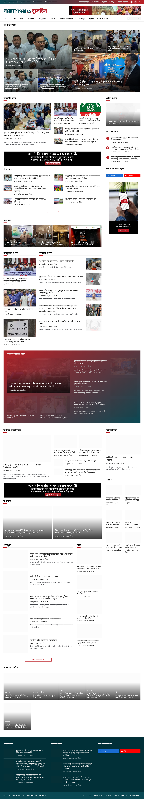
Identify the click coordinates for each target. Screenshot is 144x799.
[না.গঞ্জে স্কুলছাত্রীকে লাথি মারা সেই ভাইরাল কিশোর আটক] (89, 607)
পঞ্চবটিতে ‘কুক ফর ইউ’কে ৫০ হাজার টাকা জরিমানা (86, 49)
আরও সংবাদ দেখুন (52, 212)
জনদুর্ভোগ (42, 19)
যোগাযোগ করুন (25, 2)
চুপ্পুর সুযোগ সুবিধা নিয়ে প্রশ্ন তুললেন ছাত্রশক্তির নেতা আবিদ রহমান (132, 499)
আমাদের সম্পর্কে (13, 2)
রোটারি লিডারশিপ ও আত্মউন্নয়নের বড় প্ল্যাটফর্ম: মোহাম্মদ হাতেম (98, 83)
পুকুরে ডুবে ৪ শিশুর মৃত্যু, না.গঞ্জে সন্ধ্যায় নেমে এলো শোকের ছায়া (61, 276)
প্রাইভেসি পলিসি (37, 2)
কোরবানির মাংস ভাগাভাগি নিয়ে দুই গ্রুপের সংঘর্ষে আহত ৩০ (17, 697)
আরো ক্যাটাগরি (102, 19)
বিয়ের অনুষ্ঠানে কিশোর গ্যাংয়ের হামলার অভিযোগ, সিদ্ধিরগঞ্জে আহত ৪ (82, 187)
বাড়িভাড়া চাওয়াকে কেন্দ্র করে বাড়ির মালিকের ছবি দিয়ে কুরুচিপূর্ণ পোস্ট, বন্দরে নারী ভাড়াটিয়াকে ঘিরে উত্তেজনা (58, 307)
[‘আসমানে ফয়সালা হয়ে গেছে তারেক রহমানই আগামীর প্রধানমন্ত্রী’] (126, 686)
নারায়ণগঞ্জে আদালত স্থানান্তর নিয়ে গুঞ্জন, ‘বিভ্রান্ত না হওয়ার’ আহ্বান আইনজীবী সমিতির (31, 60)
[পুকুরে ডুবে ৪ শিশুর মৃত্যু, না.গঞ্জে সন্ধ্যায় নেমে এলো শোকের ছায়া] (93, 279)
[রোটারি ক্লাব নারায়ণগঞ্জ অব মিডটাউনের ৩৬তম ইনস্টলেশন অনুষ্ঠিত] (123, 387)
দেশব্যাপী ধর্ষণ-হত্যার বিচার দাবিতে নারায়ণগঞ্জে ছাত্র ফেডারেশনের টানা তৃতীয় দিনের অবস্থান (71, 695)
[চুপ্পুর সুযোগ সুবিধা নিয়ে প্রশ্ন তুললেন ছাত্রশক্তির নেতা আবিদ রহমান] (133, 490)
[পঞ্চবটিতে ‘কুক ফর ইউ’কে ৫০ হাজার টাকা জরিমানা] (89, 41)
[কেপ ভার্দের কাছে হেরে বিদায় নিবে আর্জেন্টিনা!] (15, 623)
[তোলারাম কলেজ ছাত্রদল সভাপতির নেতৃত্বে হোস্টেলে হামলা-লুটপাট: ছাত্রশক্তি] (89, 631)
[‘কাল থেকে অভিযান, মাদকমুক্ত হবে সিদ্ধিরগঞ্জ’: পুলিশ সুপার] (8, 201)
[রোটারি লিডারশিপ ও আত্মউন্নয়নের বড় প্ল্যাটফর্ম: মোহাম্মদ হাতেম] (106, 72)
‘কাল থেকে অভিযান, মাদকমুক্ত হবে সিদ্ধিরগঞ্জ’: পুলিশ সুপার (30, 200)
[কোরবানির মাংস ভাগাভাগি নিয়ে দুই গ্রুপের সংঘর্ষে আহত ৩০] (17, 686)
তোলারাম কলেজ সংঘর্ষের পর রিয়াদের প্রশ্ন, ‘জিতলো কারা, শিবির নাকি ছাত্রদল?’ (65, 451)
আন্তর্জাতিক (111, 430)
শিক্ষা (79, 545)
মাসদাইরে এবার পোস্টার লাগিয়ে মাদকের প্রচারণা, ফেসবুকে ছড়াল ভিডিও (17, 340)
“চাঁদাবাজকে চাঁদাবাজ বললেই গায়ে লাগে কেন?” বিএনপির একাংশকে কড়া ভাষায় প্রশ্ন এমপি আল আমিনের (90, 451)
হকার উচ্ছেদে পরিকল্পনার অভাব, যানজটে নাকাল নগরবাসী (132, 546)
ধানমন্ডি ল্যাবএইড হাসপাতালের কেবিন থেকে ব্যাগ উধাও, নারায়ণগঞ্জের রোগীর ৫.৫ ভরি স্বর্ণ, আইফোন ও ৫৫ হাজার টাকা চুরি (125, 148)
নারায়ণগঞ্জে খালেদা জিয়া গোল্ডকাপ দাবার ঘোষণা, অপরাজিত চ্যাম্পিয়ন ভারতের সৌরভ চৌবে (51, 555)
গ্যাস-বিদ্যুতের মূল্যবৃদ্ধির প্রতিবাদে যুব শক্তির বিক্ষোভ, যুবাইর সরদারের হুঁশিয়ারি (65, 119)
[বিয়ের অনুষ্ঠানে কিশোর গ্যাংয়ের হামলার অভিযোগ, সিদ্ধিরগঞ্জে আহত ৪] (58, 188)
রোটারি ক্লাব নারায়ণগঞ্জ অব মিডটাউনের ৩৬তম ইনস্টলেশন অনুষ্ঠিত (90, 382)
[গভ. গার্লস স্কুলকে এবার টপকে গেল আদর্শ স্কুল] (58, 201)
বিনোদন (7, 220)
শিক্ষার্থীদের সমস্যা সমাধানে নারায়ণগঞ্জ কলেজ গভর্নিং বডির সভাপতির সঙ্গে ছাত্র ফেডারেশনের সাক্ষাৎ (89, 568)
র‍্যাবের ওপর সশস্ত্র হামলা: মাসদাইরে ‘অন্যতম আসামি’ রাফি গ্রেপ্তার (59, 322)
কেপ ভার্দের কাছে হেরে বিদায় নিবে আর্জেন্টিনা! (46, 619)
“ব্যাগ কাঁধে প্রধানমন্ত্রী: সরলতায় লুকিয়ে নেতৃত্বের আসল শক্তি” (114, 546)
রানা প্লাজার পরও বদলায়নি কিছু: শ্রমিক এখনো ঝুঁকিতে (131, 524)
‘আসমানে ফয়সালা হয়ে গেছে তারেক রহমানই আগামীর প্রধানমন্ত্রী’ (126, 697)
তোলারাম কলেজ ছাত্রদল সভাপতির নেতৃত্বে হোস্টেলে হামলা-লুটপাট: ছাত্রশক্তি (88, 642)
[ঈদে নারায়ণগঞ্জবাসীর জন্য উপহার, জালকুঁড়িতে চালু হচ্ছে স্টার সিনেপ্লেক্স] (52, 236)
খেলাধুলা (82, 19)
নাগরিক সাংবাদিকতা (67, 19)
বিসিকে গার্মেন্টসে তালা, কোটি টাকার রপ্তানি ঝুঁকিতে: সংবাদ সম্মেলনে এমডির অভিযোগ (74, 531)
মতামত (109, 479)
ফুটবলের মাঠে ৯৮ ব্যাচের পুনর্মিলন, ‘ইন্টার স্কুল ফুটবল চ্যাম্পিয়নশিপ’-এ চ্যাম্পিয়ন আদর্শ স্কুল (49, 597)
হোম (4, 2)
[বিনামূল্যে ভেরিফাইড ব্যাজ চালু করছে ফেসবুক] (58, 462)
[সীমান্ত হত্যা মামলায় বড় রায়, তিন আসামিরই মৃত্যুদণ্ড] (20, 298)
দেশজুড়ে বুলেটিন (11, 667)
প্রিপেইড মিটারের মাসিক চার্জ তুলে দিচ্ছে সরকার (44, 697)
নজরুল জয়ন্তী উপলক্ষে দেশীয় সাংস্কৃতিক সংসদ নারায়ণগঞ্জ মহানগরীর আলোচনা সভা (15, 243)
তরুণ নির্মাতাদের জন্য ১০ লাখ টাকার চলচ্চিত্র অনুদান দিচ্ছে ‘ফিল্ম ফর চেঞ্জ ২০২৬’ (83, 243)
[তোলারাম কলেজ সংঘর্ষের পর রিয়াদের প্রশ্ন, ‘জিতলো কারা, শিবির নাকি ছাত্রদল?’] (65, 441)
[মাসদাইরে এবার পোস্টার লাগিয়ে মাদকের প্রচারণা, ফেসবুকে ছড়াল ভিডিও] (20, 328)
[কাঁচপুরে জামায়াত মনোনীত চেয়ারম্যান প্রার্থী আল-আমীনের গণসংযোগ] (58, 130)
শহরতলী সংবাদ (45, 253)
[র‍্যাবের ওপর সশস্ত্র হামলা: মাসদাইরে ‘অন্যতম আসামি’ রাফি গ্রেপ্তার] (93, 325)
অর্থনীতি (7, 501)
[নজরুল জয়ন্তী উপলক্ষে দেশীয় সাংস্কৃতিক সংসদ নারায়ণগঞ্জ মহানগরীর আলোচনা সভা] (20, 236)
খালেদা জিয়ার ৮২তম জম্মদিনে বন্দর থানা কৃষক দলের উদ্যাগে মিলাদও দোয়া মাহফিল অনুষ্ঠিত (81, 140)
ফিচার (53, 19)
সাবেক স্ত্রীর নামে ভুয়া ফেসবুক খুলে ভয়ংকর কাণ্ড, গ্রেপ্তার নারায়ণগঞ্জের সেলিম (58, 291)
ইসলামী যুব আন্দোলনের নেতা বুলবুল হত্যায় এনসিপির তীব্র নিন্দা (89, 119)
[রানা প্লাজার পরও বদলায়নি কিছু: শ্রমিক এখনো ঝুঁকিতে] (133, 515)
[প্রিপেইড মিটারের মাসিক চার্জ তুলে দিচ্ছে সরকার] (44, 686)
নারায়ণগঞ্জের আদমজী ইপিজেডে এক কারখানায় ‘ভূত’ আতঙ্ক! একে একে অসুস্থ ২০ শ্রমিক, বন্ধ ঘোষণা (53, 87)
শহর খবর (8, 169)
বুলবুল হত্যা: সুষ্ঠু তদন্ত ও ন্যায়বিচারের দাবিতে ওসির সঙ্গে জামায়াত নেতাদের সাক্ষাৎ (120, 48)
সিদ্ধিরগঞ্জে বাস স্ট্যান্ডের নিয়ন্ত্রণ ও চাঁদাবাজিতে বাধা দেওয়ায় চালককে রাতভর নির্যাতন (82, 177)
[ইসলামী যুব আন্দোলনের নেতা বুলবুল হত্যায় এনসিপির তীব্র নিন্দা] (90, 109)
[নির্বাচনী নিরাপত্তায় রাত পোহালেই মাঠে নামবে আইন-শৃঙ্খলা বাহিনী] (17, 716)
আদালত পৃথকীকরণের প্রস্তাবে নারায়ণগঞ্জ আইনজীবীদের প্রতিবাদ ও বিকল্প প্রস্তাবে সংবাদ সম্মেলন (30, 188)
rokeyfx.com (42, 795)
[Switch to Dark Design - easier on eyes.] (140, 2)
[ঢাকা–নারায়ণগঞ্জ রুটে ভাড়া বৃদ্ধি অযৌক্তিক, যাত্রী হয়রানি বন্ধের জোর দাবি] (114, 515)
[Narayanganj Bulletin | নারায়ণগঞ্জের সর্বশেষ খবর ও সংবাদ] (25, 11)
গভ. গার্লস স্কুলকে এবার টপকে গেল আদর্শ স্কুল (80, 199)
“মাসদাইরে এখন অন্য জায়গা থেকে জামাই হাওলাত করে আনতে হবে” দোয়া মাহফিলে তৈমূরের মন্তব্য (82, 471)
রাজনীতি (31, 19)
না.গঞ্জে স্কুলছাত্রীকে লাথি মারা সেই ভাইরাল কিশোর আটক (87, 617)
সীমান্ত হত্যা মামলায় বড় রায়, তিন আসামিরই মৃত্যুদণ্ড (18, 310)
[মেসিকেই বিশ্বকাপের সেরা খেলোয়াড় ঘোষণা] (15, 580)
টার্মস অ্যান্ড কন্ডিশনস (50, 2)
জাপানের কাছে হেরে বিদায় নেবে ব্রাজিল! (43, 640)
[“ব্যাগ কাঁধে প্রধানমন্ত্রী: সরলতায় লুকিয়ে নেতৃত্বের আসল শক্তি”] (114, 537)
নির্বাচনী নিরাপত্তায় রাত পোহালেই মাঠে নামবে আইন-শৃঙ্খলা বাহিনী (16, 726)
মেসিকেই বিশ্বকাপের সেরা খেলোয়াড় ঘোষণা (44, 576)
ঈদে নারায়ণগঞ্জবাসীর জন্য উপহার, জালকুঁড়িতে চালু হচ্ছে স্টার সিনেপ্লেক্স (50, 243)
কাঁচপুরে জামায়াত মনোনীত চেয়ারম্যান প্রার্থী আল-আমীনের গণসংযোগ (82, 130)
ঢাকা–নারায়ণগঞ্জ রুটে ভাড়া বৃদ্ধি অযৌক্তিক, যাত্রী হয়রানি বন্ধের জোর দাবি (114, 524)
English (91, 19)
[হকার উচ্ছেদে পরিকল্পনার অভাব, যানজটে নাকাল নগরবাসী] (133, 537)
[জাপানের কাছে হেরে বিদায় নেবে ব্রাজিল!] (15, 644)
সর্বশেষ (13, 19)
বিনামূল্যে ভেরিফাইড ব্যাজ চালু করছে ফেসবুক (80, 461)
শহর (21, 19)
